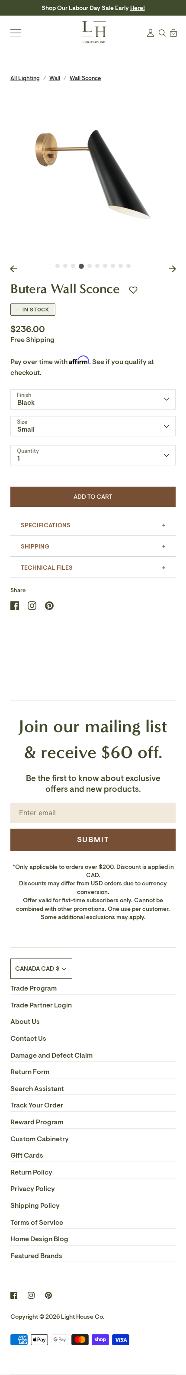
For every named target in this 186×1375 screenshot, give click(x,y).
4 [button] (81, 266)
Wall (54, 78)
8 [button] (113, 266)
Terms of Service (36, 1222)
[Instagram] (31, 1295)
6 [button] (97, 266)
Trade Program (33, 988)
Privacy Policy (32, 1189)
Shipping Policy (35, 1205)
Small (26, 429)
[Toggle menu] (15, 33)
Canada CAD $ (37, 969)
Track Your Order (36, 1105)
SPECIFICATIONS (46, 525)
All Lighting (25, 78)
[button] (133, 290)
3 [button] (73, 266)
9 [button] (121, 266)
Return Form (29, 1072)
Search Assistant (37, 1089)
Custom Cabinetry (39, 1139)
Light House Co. (83, 1317)
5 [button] (89, 266)
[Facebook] (13, 1295)
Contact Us (28, 1038)
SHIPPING (35, 546)
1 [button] (57, 266)
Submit (93, 839)
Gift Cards (26, 1155)
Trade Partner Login (41, 1005)
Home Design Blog (39, 1239)
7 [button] (105, 266)
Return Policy (31, 1172)
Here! (137, 8)
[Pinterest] (48, 1295)
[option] (93, 174)
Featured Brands (36, 1256)
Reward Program (36, 1122)
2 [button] (65, 266)
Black (26, 402)
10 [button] (128, 266)
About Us (25, 1021)
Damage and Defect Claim (51, 1055)
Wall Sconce (85, 78)
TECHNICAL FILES (47, 568)
